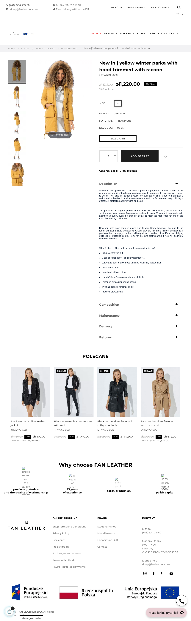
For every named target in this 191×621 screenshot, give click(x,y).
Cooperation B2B (107, 539)
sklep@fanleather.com (23, 9)
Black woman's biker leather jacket (28, 423)
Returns (105, 337)
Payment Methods (64, 560)
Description (108, 184)
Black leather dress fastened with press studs (114, 423)
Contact (102, 546)
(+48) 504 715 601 (152, 532)
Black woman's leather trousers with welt (73, 423)
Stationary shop (106, 526)
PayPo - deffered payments (69, 566)
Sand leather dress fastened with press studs (158, 423)
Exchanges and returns (67, 553)
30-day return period (68, 5)
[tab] (141, 183)
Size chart (59, 539)
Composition (109, 304)
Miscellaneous (106, 533)
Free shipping (61, 546)
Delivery (105, 326)
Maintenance (109, 315)
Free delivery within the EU (72, 9)
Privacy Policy (61, 533)
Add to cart (140, 156)
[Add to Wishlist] (165, 156)
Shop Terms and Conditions (69, 526)
